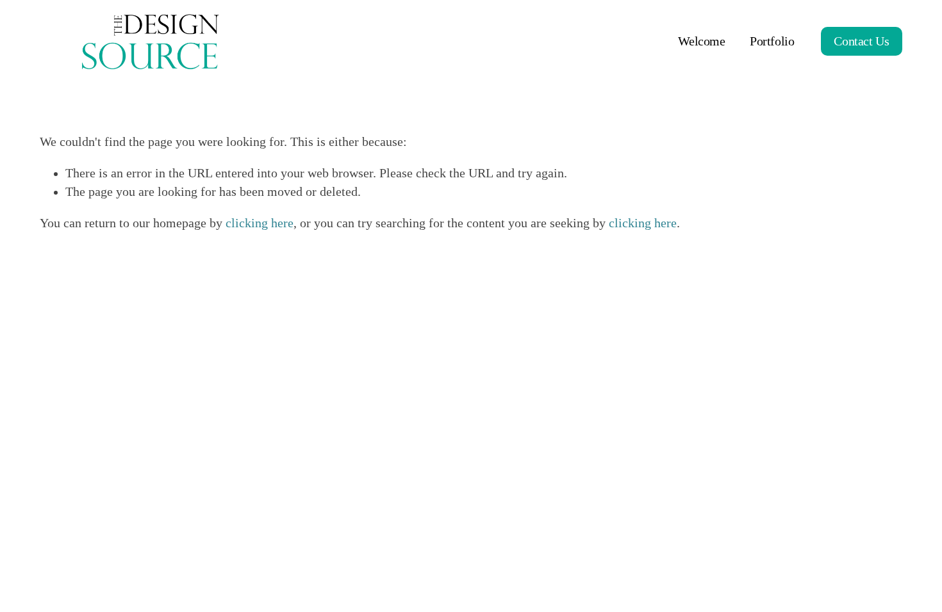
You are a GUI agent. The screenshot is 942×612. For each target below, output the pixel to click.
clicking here (259, 223)
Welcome (701, 41)
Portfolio (772, 41)
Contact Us (861, 41)
